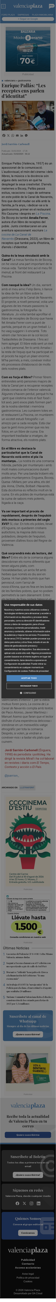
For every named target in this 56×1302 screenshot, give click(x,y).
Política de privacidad (39, 671)
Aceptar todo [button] (29, 678)
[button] (28, 693)
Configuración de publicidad (17, 664)
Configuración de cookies (16, 671)
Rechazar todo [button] (29, 685)
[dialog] (27, 649)
